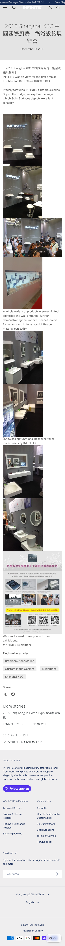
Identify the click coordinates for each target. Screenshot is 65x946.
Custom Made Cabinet (19, 668)
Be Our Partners (46, 823)
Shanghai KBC (14, 676)
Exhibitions (49, 668)
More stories (14, 706)
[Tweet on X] (5, 694)
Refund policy (44, 841)
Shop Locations (45, 829)
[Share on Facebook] (13, 694)
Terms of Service (12, 808)
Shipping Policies (12, 833)
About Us (42, 808)
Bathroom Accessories (19, 661)
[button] (14, 7)
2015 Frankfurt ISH (15, 735)
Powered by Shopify (33, 930)
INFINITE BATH (36, 925)
